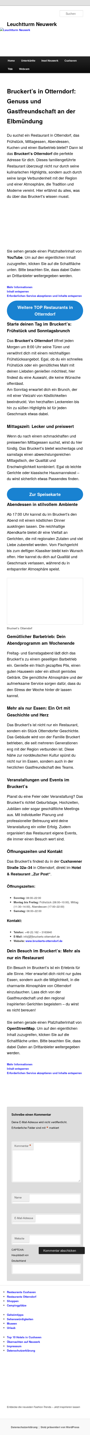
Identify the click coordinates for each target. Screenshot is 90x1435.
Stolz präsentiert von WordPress (60, 1427)
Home (11, 60)
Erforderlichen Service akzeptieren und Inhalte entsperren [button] (44, 296)
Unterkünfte (28, 60)
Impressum (14, 1346)
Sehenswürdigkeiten (20, 1319)
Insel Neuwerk (49, 60)
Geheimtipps (15, 1315)
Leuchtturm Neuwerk (32, 23)
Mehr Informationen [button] (19, 287)
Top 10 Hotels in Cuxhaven (24, 1337)
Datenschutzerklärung (21, 1350)
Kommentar (22, 1146)
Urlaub (11, 1328)
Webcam (24, 69)
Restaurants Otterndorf (21, 1297)
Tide (10, 69)
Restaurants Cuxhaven (21, 1292)
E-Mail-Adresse (23, 1218)
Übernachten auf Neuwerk (23, 1342)
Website (19, 1238)
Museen (12, 1323)
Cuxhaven (70, 60)
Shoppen (13, 1301)
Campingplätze (16, 1305)
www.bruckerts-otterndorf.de (44, 941)
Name (18, 1197)
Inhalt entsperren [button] (18, 291)
